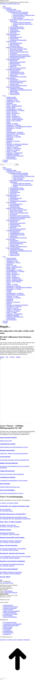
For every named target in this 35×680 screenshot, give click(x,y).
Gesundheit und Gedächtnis (10, 614)
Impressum (20, 639)
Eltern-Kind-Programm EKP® (11, 625)
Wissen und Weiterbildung (10, 617)
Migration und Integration (9, 608)
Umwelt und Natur (8, 609)
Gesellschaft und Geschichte (10, 606)
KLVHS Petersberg (8, 632)
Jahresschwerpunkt (8, 605)
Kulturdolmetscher (8, 631)
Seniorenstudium (7, 628)
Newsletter (9, 639)
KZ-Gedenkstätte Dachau (9, 622)
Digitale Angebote (8, 627)
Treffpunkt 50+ (7, 634)
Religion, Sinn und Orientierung (11, 611)
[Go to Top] (17, 676)
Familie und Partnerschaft (9, 612)
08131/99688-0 (8, 591)
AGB (14, 639)
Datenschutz (26, 639)
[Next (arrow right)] (2, 679)
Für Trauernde (7, 629)
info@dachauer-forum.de (10, 592)
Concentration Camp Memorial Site (12, 624)
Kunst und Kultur (7, 615)
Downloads (3, 639)
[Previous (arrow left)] (0, 679)
